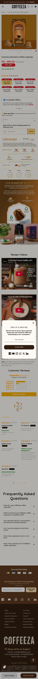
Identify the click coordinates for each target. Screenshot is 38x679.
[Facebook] (10, 353)
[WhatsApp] (20, 353)
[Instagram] (17, 353)
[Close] (33, 323)
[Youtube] (13, 353)
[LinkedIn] (27, 353)
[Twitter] (23, 353)
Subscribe (19, 347)
